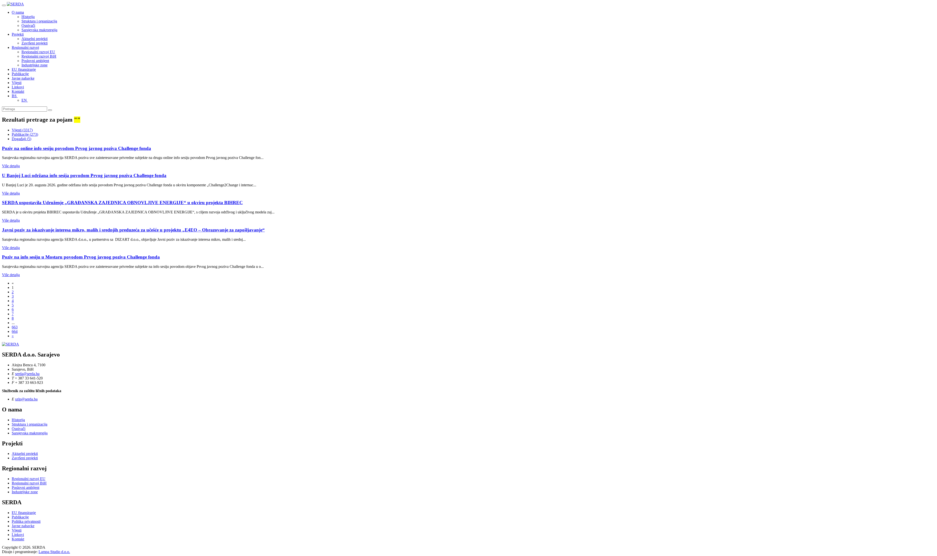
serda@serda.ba (27, 374)
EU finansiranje (24, 69)
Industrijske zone (34, 65)
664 (15, 331)
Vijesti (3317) (22, 130)
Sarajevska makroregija (39, 30)
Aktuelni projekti (34, 39)
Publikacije (20, 74)
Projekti (18, 34)
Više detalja (11, 166)
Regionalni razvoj (25, 47)
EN (24, 100)
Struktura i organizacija (39, 21)
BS (15, 96)
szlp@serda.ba (26, 399)
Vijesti (16, 83)
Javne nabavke (23, 78)
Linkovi (18, 87)
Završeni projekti (34, 43)
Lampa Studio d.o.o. (54, 552)
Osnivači (28, 25)
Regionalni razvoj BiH (38, 56)
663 (15, 327)
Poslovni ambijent (35, 61)
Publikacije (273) (25, 134)
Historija (28, 17)
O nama (18, 12)
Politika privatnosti (26, 521)
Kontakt (18, 91)
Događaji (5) (21, 139)
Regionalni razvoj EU (38, 52)
